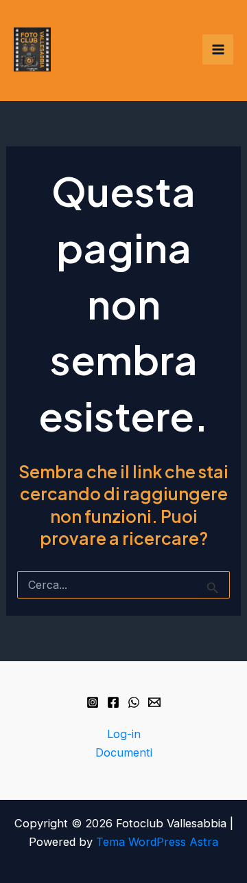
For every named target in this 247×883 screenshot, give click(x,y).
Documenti (123, 752)
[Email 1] (154, 702)
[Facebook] (113, 702)
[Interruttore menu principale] (217, 49)
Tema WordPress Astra (157, 842)
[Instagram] (92, 702)
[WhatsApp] (134, 702)
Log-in (124, 734)
